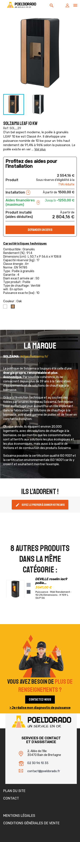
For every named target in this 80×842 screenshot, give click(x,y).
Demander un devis (40, 230)
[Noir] (29, 592)
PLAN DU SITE (14, 791)
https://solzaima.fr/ (34, 356)
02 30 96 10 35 (37, 763)
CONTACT (11, 798)
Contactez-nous (40, 699)
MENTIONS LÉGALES (19, 816)
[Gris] (29, 585)
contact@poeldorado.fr (43, 771)
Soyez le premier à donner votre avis (40, 505)
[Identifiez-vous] (67, 6)
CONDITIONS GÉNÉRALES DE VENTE (31, 823)
